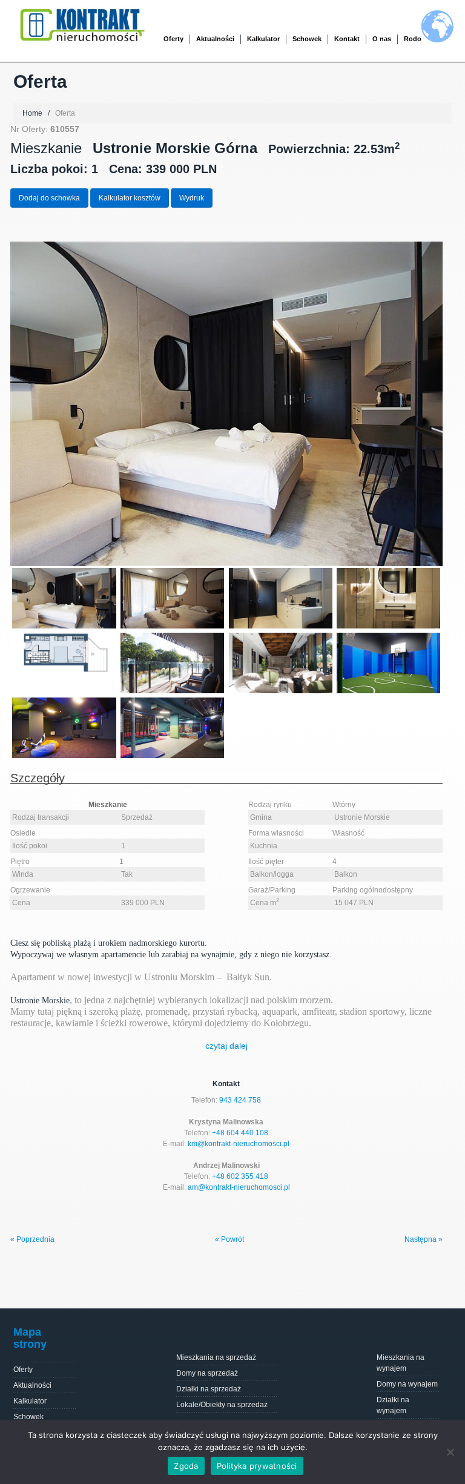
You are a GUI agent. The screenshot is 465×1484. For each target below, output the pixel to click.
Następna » (423, 1239)
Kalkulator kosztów (129, 198)
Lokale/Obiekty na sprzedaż (222, 1404)
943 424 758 (240, 1100)
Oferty (23, 1369)
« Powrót (229, 1239)
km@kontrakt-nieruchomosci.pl (238, 1143)
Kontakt (347, 38)
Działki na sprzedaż (208, 1389)
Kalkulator (263, 38)
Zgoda (186, 1466)
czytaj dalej (226, 1045)
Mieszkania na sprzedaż (216, 1357)
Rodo (412, 38)
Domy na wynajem (407, 1384)
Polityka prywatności (257, 1466)
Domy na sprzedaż (207, 1373)
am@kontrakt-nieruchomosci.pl (239, 1187)
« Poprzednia (32, 1239)
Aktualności (215, 38)
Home (32, 113)
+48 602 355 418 (240, 1176)
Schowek (307, 38)
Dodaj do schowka (49, 198)
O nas (381, 38)
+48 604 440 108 (240, 1133)
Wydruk (191, 198)
